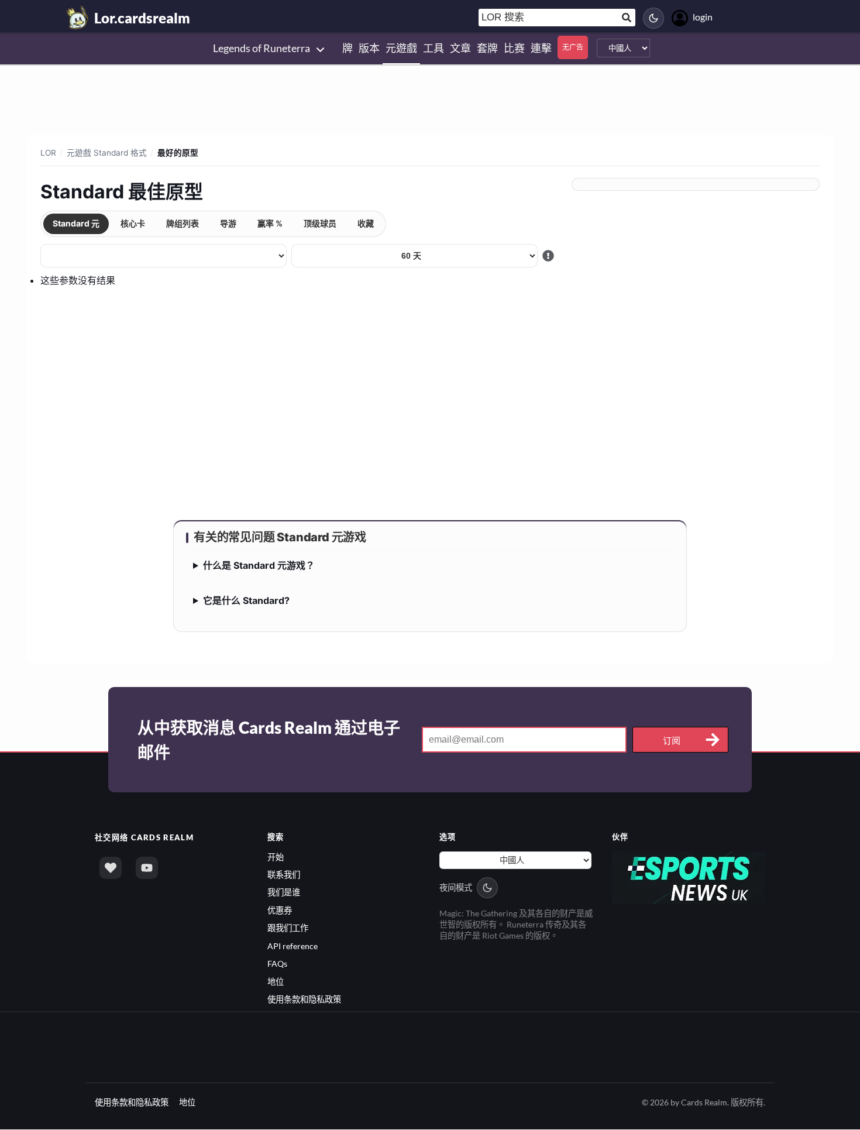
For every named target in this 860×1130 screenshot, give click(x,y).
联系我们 (283, 875)
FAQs (277, 963)
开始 (275, 857)
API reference (292, 946)
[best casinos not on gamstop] (689, 876)
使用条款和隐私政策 (304, 999)
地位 (275, 982)
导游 (228, 223)
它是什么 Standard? (246, 600)
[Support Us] (110, 868)
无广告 (572, 47)
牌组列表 (182, 223)
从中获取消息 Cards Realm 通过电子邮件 (268, 739)
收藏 (365, 223)
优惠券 (279, 910)
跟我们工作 (287, 928)
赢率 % (270, 223)
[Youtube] (147, 868)
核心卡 (133, 223)
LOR (48, 152)
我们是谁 (283, 892)
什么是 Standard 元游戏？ (259, 565)
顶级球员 (320, 223)
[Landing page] (77, 17)
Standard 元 (76, 223)
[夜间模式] (653, 18)
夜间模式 (455, 887)
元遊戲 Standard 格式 (107, 152)
